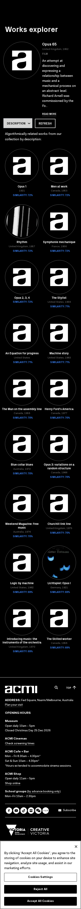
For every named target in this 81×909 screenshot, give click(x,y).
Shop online (12, 783)
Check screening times (19, 743)
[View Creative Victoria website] (27, 831)
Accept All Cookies (40, 901)
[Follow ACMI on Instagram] (31, 810)
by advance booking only (44, 791)
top (68, 687)
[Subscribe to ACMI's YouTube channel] (16, 810)
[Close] (76, 846)
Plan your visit (14, 705)
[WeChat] (38, 810)
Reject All (40, 889)
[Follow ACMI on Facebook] (9, 810)
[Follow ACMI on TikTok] (23, 810)
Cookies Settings (40, 877)
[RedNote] (45, 810)
